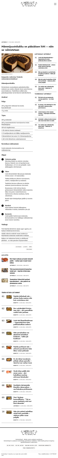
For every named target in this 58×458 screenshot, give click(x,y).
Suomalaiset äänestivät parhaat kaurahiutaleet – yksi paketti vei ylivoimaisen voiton (20, 281)
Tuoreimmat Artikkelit (43, 94)
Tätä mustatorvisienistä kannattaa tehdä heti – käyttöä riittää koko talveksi (21, 271)
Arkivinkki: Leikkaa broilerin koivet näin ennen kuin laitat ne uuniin (47, 119)
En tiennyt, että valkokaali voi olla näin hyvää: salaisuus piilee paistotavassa (47, 106)
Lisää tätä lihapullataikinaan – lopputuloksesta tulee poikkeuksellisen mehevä (23, 322)
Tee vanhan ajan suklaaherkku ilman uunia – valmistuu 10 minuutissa (46, 88)
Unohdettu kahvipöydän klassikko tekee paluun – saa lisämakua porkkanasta (22, 387)
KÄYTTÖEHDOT (53, 454)
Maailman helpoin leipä (31, 445)
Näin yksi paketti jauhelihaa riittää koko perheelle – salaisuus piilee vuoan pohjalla (22, 414)
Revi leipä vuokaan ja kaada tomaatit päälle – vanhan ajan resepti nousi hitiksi (21, 261)
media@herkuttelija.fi (45, 454)
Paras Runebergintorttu (29, 448)
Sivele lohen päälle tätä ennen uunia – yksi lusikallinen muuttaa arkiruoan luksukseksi (21, 374)
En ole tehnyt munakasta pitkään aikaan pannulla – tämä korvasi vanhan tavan (22, 361)
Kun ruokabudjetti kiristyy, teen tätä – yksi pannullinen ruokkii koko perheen (23, 310)
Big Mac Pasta (10, 445)
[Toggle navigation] (55, 4)
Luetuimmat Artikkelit (43, 54)
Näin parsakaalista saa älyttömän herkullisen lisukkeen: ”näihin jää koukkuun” (21, 336)
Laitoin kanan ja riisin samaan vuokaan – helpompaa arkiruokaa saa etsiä (46, 113)
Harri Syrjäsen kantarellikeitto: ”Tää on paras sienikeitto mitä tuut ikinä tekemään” (22, 400)
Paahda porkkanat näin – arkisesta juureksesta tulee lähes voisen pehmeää (22, 349)
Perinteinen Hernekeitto (45, 445)
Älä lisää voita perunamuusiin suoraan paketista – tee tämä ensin (46, 99)
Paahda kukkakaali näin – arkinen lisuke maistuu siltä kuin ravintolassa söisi (22, 298)
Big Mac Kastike (19, 445)
